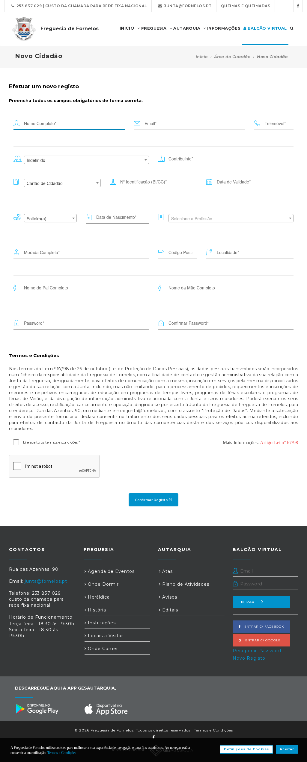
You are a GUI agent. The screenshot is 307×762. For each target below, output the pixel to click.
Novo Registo (249, 658)
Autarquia (186, 28)
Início (202, 56)
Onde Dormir (102, 584)
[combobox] (86, 160)
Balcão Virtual (266, 28)
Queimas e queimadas (245, 6)
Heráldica (98, 597)
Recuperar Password (257, 650)
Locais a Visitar (104, 635)
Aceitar (287, 749)
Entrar (247, 602)
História (96, 610)
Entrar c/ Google (261, 640)
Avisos (169, 597)
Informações (223, 28)
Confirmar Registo (152, 500)
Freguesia (153, 28)
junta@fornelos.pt (187, 6)
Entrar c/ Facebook (262, 627)
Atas (167, 571)
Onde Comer (102, 648)
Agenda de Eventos (110, 571)
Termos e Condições (213, 730)
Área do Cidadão (232, 56)
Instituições (101, 623)
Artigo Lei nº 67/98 (279, 442)
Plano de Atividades (185, 584)
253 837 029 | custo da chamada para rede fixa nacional (80, 6)
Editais (169, 610)
